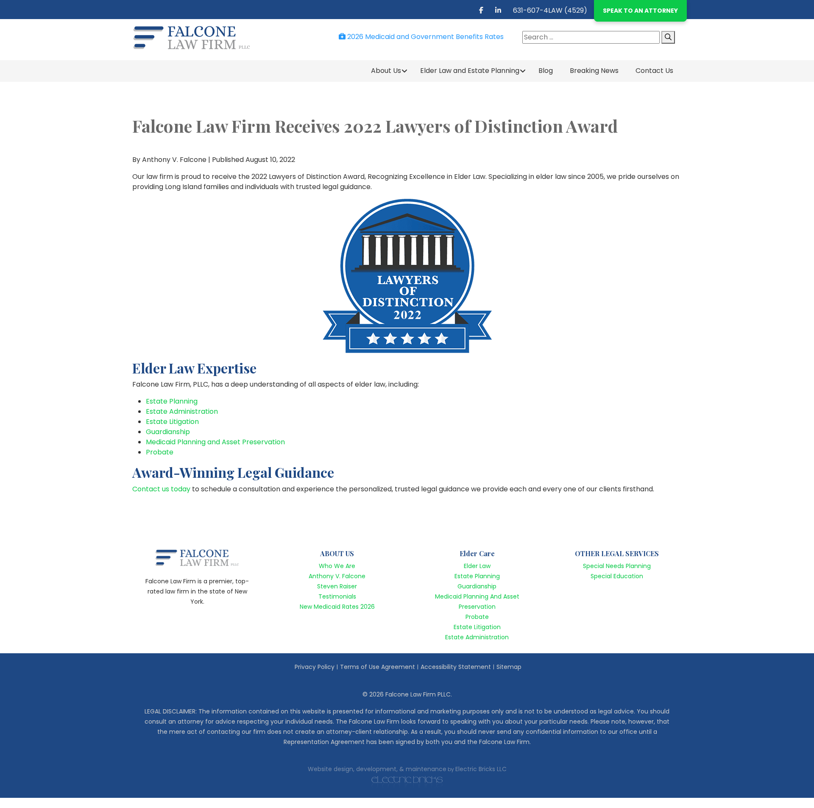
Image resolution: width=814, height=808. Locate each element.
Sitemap (508, 667)
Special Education (617, 576)
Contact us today (161, 489)
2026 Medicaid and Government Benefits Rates (425, 37)
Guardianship (168, 432)
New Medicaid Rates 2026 (337, 606)
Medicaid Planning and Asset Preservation (215, 442)
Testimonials (337, 596)
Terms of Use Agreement (377, 667)
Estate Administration (182, 411)
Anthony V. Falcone (337, 576)
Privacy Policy (315, 667)
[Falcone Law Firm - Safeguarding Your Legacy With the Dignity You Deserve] (197, 37)
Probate (159, 452)
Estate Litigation (172, 421)
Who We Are (337, 566)
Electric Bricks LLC (481, 769)
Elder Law (477, 566)
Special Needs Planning (617, 566)
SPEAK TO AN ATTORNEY (640, 10)
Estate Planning (172, 401)
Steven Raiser (337, 586)
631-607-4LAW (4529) (550, 10)
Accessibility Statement (456, 667)
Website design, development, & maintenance (377, 769)
